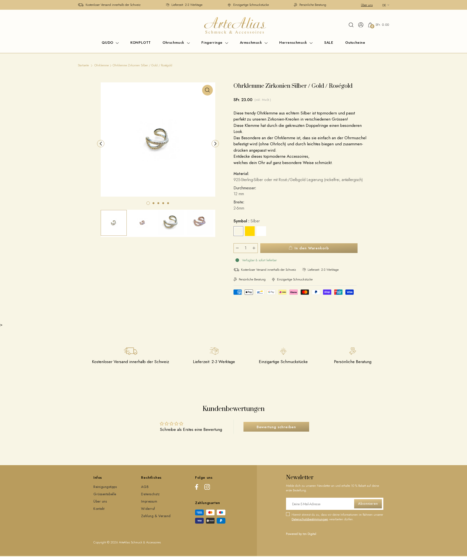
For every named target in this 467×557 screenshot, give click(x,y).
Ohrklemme (101, 65)
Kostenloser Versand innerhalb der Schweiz (113, 4)
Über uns (367, 5)
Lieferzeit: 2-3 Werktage (186, 4)
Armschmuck (252, 42)
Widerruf (148, 508)
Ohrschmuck (174, 42)
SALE (328, 42)
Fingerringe (212, 42)
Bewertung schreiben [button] (276, 427)
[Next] (215, 143)
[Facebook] (196, 487)
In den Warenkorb (312, 248)
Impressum (149, 501)
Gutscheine (355, 42)
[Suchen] (351, 25)
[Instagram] (207, 487)
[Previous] (100, 143)
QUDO (108, 42)
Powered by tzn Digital (301, 533)
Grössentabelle (104, 494)
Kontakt (99, 508)
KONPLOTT (140, 42)
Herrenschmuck (293, 42)
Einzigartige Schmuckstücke (251, 4)
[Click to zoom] (207, 90)
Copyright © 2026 (106, 542)
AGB (145, 486)
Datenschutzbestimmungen (310, 519)
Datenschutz (150, 494)
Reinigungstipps (105, 486)
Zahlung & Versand (156, 515)
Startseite (83, 65)
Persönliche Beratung (312, 4)
